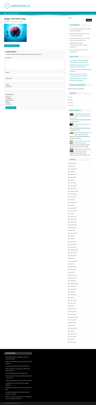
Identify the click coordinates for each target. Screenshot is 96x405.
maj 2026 (72, 171)
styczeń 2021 (73, 308)
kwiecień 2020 (73, 333)
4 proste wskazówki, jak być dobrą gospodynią (16, 373)
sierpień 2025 (73, 197)
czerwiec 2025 (73, 202)
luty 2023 (72, 238)
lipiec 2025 (72, 199)
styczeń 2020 (73, 342)
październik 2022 (74, 250)
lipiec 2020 (72, 325)
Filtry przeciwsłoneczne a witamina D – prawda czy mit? (79, 50)
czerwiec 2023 (73, 233)
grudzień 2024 (73, 216)
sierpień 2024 (73, 219)
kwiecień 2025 (73, 208)
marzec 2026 (73, 177)
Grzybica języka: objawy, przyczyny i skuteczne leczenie (19, 380)
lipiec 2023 (72, 230)
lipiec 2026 (72, 166)
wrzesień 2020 (73, 319)
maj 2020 (72, 331)
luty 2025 (72, 213)
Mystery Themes (17, 403)
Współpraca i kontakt (13, 13)
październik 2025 (74, 191)
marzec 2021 (73, 303)
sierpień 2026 (73, 163)
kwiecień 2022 (73, 266)
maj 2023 (72, 236)
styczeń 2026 (73, 183)
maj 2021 (72, 297)
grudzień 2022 (73, 244)
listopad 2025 (73, 188)
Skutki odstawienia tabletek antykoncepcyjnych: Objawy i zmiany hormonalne (78, 45)
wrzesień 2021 (73, 286)
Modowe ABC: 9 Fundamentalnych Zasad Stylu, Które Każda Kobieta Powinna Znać (80, 116)
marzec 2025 (73, 210)
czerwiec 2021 (73, 294)
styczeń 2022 (73, 275)
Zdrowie (72, 105)
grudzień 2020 (73, 311)
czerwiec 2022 (73, 261)
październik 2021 (74, 283)
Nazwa (8, 72)
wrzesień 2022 (73, 252)
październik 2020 (74, 317)
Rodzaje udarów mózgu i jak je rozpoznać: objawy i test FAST (13, 45)
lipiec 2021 (72, 292)
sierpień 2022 (73, 255)
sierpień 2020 (73, 322)
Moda (71, 100)
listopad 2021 (73, 280)
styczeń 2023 (73, 241)
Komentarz (9, 57)
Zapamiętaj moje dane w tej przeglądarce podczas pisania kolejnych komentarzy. (10, 99)
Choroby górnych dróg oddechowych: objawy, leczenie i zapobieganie (80, 29)
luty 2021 (72, 306)
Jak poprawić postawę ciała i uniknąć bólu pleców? (17, 366)
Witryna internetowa (8, 85)
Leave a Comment (19, 21)
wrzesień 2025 (73, 194)
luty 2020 (72, 339)
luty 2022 (72, 272)
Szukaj (69, 17)
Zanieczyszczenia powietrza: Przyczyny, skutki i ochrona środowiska (79, 34)
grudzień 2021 (73, 278)
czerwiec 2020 (73, 328)
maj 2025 (72, 205)
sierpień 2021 (73, 289)
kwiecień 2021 (73, 300)
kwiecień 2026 (73, 174)
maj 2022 (72, 264)
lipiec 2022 (72, 258)
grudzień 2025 (73, 185)
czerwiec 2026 (73, 169)
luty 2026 (72, 180)
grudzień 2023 (73, 224)
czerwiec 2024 (73, 222)
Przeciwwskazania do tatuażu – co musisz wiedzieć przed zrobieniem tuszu (80, 39)
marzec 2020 (73, 336)
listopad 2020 (73, 314)
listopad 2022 (73, 247)
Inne (71, 97)
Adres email (9, 78)
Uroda (71, 102)
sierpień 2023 (73, 227)
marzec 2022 (73, 269)
